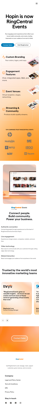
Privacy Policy (9, 392)
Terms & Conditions (11, 384)
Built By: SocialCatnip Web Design (19, 409)
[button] (7, 320)
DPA (6, 388)
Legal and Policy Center (13, 380)
